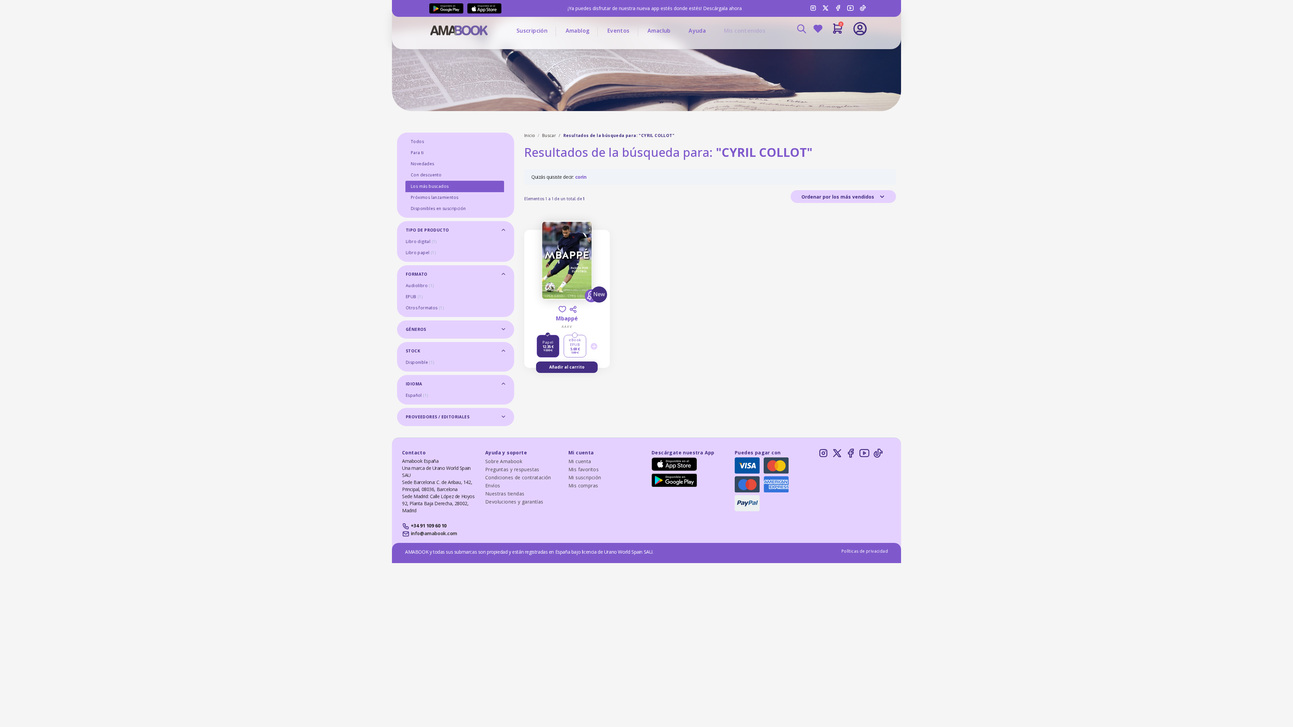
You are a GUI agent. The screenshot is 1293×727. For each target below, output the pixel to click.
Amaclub (659, 30)
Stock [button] (413, 351)
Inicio (529, 135)
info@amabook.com (434, 533)
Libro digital (421, 241)
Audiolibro (420, 285)
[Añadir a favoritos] (562, 309)
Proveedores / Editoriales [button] (437, 417)
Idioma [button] (414, 384)
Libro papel (421, 252)
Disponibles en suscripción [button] (438, 208)
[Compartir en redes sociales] (573, 309)
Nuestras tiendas (504, 493)
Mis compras (583, 485)
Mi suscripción (584, 477)
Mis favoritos (583, 469)
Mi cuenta (579, 461)
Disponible (420, 362)
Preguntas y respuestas (512, 469)
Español (417, 395)
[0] (837, 31)
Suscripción (532, 30)
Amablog (578, 30)
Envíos (492, 485)
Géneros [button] (416, 329)
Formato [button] (417, 274)
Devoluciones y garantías (514, 501)
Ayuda (697, 30)
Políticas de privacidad (864, 551)
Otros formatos (425, 308)
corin (581, 177)
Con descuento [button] (426, 175)
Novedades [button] (422, 164)
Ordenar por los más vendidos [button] (838, 197)
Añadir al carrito (567, 367)
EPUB (414, 297)
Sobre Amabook (503, 461)
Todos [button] (417, 141)
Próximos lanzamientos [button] (434, 197)
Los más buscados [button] (430, 186)
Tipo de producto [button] (427, 230)
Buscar (549, 135)
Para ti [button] (417, 152)
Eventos (618, 30)
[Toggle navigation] (832, 47)
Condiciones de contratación (518, 477)
